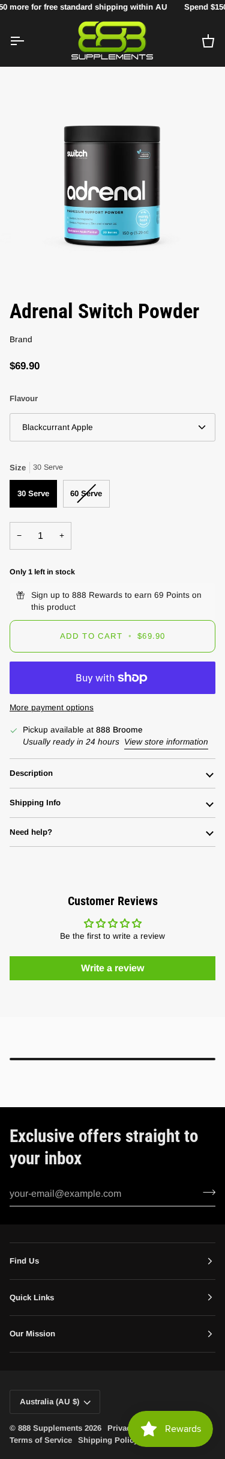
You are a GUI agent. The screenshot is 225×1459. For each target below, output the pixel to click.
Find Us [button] (24, 1260)
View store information (166, 741)
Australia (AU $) (49, 1401)
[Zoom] (39, 258)
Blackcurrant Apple (57, 427)
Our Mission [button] (32, 1333)
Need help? (31, 832)
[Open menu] (28, 41)
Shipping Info (35, 802)
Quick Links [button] (32, 1297)
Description (31, 773)
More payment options (52, 707)
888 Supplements (50, 1428)
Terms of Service (41, 1440)
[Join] (205, 1192)
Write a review (112, 968)
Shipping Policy (108, 1440)
